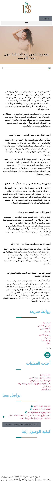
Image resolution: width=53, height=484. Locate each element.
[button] (45, 18)
